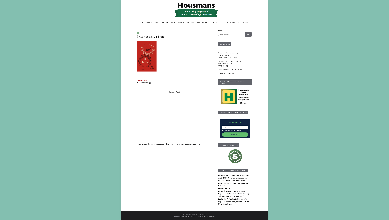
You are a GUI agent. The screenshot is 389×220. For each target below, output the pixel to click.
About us (190, 22)
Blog (141, 22)
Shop (157, 22)
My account (217, 22)
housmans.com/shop (234, 69)
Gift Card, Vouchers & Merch (173, 22)
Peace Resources (203, 22)
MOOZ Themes (184, 216)
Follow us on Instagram (226, 73)
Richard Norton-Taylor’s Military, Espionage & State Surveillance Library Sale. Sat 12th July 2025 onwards (233, 194)
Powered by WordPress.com (206, 216)
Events (149, 22)
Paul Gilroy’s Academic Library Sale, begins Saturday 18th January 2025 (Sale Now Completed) (234, 202)
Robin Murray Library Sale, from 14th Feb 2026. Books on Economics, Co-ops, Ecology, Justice (234, 186)
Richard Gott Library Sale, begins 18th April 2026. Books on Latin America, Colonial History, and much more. (233, 178)
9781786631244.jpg (144, 81)
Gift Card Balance (232, 22)
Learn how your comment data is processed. (183, 144)
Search (220, 30)
